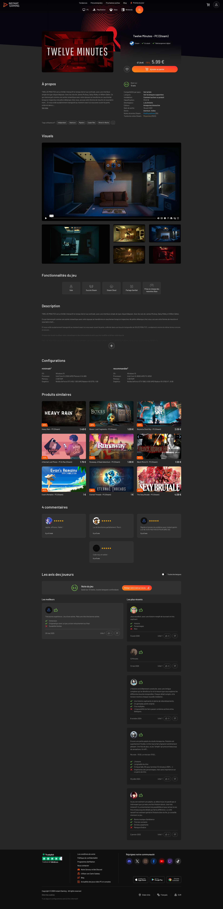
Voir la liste (147, 92)
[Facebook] (153, 861)
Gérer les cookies (48, 895)
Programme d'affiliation (86, 862)
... (113, 123)
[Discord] (129, 861)
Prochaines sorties (113, 3)
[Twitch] (170, 861)
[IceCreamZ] (133, 795)
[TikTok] (178, 861)
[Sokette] (96, 548)
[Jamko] (133, 734)
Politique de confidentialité (87, 858)
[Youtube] (162, 861)
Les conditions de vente (86, 854)
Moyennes (147, 116)
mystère (81, 123)
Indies (153, 111)
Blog (125, 3)
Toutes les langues (174, 574)
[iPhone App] (140, 879)
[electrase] (144, 520)
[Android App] (157, 879)
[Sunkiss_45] (48, 520)
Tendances (83, 3)
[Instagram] (145, 861)
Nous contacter (83, 866)
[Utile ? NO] (117, 633)
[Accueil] (11, 5)
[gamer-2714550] (48, 610)
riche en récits (104, 123)
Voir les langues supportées (153, 95)
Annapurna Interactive (151, 105)
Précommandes (96, 3)
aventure (73, 123)
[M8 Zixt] (133, 652)
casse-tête (91, 123)
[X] (137, 861)
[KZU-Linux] (96, 520)
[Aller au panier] (208, 5)
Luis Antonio (148, 103)
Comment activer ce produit (153, 97)
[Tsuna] (133, 682)
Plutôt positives (149, 113)
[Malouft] (133, 610)
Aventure (146, 111)
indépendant (62, 123)
